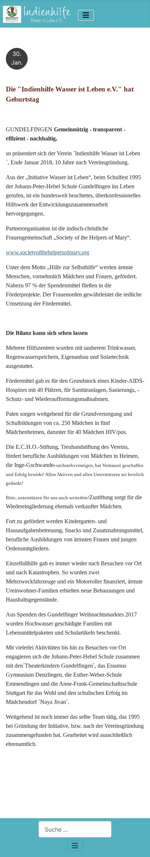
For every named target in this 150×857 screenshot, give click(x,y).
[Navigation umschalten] (86, 15)
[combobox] (75, 829)
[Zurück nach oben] (137, 843)
